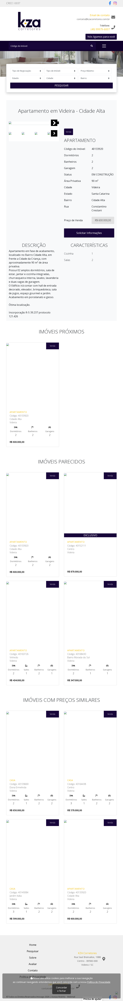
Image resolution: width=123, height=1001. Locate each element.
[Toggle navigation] (104, 46)
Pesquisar (61, 85)
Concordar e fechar (61, 989)
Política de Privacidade (98, 982)
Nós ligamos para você (101, 36)
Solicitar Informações (89, 233)
